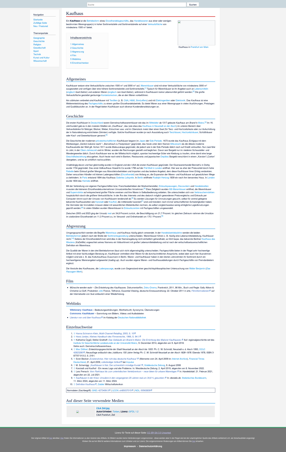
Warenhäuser (147, 85)
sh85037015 (125, 390)
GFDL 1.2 (133, 411)
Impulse (130, 361)
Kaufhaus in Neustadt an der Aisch (159, 125)
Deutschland (97, 122)
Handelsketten (202, 185)
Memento (144, 358)
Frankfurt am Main (199, 46)
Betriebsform (93, 20)
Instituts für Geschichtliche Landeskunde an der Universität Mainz (105, 342)
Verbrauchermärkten (204, 192)
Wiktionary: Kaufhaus (81, 309)
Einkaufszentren (132, 208)
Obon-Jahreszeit (88, 150)
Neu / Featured (40, 26)
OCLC (202, 349)
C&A (126, 100)
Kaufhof (112, 201)
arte (101, 290)
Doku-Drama (150, 287)
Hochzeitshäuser (190, 132)
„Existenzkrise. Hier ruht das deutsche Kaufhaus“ (113, 358)
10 (72, 238)
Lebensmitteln (201, 88)
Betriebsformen (73, 235)
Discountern (184, 185)
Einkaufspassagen (168, 185)
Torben (116, 411)
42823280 (78, 352)
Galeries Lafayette (125, 177)
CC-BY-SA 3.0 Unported (159, 432)
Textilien (113, 100)
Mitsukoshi (175, 143)
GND (94, 390)
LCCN (115, 390)
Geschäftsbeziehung (76, 156)
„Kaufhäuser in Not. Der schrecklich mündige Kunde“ (115, 365)
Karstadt (99, 201)
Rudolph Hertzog (161, 177)
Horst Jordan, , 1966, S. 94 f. (107, 336)
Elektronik (180, 100)
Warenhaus (110, 232)
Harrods (86, 180)
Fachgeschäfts (96, 103)
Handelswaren (141, 20)
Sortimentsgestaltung (118, 235)
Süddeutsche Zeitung (154, 365)
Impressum (130, 446)
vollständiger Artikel (110, 361)
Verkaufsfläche (155, 24)
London (211, 177)
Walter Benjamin (197, 268)
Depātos (165, 156)
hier (50, 438)
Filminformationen (200, 290)
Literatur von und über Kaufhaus (85, 317)
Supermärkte (76, 192)
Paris (84, 177)
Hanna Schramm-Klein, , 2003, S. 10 (105, 333)
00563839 (145, 390)
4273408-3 (103, 390)
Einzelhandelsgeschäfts (117, 20)
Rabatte (70, 171)
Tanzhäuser (175, 132)
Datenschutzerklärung (150, 446)
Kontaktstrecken (109, 95)
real (109, 213)
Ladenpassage (106, 268)
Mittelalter (154, 122)
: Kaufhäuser (82, 313)
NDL (137, 390)
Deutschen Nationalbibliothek (132, 317)
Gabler (101, 384)
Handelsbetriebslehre (171, 232)
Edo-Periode (156, 140)
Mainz (201, 122)
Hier (62, 438)
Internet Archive (179, 358)
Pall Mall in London (153, 167)
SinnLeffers (141, 100)
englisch (71, 91)
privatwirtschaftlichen (106, 140)
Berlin (140, 177)
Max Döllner (82, 349)
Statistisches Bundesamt (194, 377)
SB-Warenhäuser (177, 189)
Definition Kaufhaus (85, 384)
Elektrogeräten (163, 100)
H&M (132, 100)
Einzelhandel (127, 174)
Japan (142, 140)
